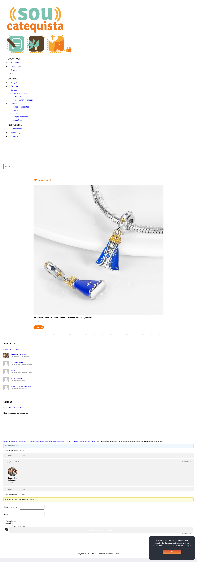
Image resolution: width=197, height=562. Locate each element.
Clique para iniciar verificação (101, 530)
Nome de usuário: (10, 507)
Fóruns (15, 441)
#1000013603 (186, 462)
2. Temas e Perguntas (72, 441)
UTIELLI (14, 370)
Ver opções (39, 327)
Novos (5, 349)
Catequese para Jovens (87, 441)
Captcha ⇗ (187, 533)
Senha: (6, 514)
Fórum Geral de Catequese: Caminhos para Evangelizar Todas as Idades (41, 441)
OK (172, 552)
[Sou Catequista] (39, 52)
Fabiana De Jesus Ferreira (21, 386)
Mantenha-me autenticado (10, 522)
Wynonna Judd (17, 362)
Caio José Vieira (17, 378)
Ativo (10, 349)
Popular (16, 349)
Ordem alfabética (25, 408)
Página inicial (7, 441)
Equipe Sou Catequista (20, 354)
